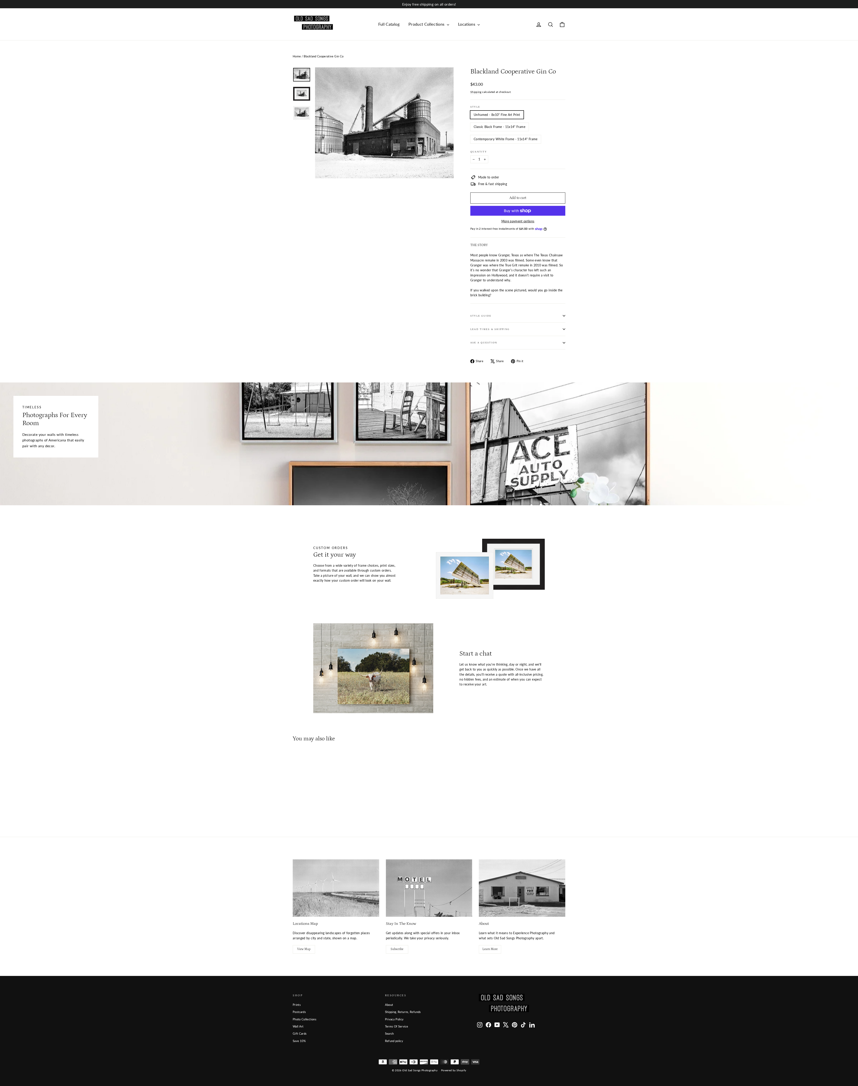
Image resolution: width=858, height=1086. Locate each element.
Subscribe (397, 949)
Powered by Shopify (453, 1070)
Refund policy (394, 1041)
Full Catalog (389, 24)
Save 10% (299, 1041)
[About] (522, 888)
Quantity (478, 151)
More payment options (517, 221)
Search (389, 1033)
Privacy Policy (394, 1019)
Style (475, 106)
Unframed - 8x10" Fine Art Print (497, 115)
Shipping (476, 92)
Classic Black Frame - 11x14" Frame (499, 127)
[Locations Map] (336, 888)
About (389, 1005)
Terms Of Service (396, 1026)
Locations (467, 24)
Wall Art (298, 1026)
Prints (297, 1005)
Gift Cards (300, 1033)
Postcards (299, 1012)
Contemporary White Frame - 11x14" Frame (506, 139)
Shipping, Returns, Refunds (403, 1012)
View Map (304, 949)
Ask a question (483, 342)
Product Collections (427, 24)
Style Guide (481, 315)
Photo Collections (304, 1019)
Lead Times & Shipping (489, 329)
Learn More (490, 949)
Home (297, 56)
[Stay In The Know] (429, 888)
